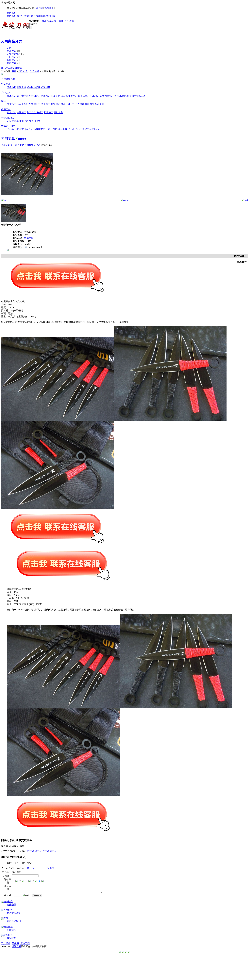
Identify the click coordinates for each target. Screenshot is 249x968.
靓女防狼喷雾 (33, 87)
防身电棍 (11, 87)
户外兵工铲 (13, 129)
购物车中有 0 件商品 (11, 68)
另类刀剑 (58, 112)
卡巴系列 (26, 121)
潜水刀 (73, 96)
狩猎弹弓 (45, 87)
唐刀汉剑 (11, 112)
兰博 (71, 21)
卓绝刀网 (25, 943)
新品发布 (11, 51)
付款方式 (11, 63)
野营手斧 (112, 96)
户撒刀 (39, 112)
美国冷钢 (35, 121)
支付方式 (8, 918)
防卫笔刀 (45, 104)
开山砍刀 (35, 96)
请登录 (39, 8)
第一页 (30, 851)
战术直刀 (11, 96)
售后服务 (8, 910)
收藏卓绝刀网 (8, 2)
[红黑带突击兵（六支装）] (27, 198)
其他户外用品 (8, 126)
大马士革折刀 (24, 104)
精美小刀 (23, 71)
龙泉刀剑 (31, 112)
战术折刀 (11, 104)
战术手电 (62, 129)
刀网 (9, 48)
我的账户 (11, 13)
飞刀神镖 (34, 71)
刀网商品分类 (11, 41)
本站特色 (11, 938)
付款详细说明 (14, 921)
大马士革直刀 (24, 96)
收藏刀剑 (6, 109)
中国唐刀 (11, 57)
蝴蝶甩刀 (35, 104)
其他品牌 (28, 238)
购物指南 (8, 901)
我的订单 (21, 16)
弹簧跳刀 (55, 104)
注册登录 (11, 904)
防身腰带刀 (39, 129)
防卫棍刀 (65, 96)
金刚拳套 (99, 104)
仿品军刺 (55, 96)
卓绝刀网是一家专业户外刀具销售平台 (20, 145)
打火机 (71, 129)
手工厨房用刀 (124, 96)
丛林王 (54, 21)
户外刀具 (6, 92)
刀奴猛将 (5, 943)
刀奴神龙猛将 (14, 54)
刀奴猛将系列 (8, 79)
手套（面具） (26, 129)
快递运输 (11, 929)
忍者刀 (103, 96)
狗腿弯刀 (11, 60)
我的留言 (31, 16)
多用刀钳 (89, 104)
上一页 (38, 851)
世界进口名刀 (8, 118)
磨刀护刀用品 (92, 129)
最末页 (53, 851)
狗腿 (61, 21)
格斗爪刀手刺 (67, 104)
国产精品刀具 (138, 96)
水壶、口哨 (51, 129)
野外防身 (6, 84)
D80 (49, 21)
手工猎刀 (94, 96)
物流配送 (8, 926)
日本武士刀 (83, 96)
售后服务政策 (14, 913)
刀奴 (44, 21)
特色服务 (8, 935)
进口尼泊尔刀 (14, 121)
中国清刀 (21, 112)
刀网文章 (8, 138)
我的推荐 (50, 16)
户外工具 (79, 129)
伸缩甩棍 (21, 87)
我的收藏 (41, 16)
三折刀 (15, 943)
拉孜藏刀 (48, 112)
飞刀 (66, 21)
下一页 (45, 851)
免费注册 (49, 8)
